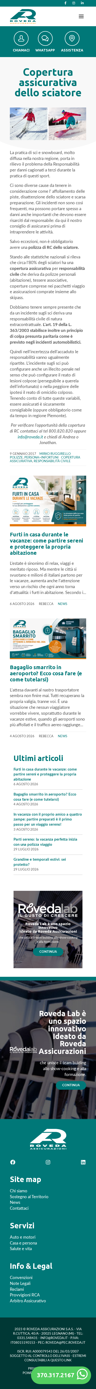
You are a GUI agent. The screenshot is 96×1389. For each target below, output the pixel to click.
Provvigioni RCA (25, 1295)
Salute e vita (21, 1249)
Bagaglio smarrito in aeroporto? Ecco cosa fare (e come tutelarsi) (46, 673)
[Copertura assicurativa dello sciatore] (48, 123)
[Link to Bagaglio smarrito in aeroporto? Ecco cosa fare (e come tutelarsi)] (48, 638)
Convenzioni (21, 1278)
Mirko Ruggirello (55, 453)
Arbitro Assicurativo (28, 1301)
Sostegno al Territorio (29, 1197)
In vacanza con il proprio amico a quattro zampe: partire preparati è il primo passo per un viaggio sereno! (48, 819)
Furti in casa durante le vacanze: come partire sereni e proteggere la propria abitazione (46, 543)
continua (71, 1085)
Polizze (16, 457)
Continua (48, 951)
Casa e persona (23, 1243)
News (62, 604)
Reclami (17, 1289)
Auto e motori (22, 1237)
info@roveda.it (30, 437)
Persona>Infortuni (41, 457)
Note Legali (20, 1283)
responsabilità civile (52, 461)
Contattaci (19, 1208)
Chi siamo (18, 1191)
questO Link (61, 1360)
